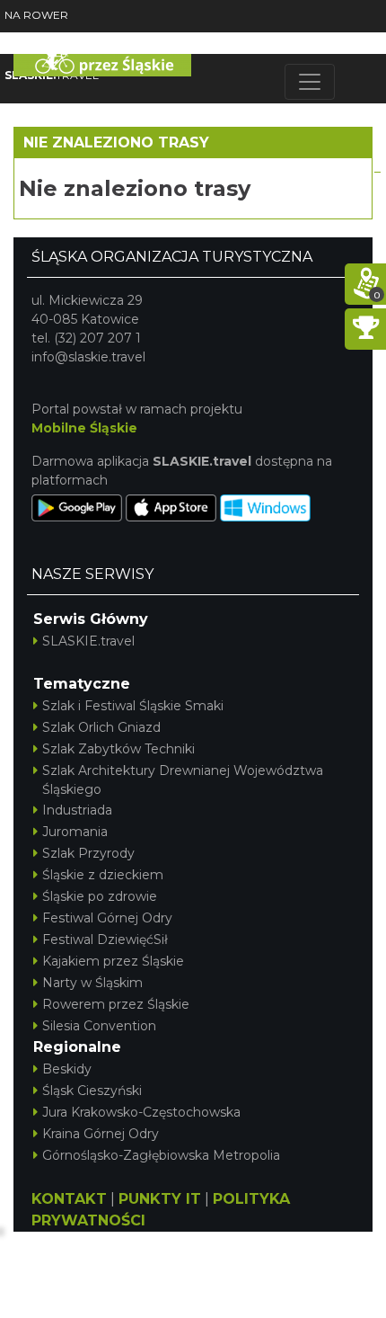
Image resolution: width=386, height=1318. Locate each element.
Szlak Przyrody (88, 853)
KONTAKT (69, 1198)
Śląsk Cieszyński (92, 1090)
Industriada (77, 810)
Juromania (75, 832)
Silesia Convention (99, 1026)
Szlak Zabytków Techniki (118, 749)
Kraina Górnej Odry (100, 1134)
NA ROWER (36, 15)
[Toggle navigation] (310, 82)
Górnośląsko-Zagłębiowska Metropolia (161, 1155)
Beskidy (67, 1069)
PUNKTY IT (159, 1198)
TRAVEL (51, 75)
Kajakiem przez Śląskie (113, 961)
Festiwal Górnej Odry (107, 918)
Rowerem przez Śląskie (115, 1004)
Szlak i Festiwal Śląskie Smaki (133, 706)
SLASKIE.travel (88, 641)
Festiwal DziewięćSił (105, 939)
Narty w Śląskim (92, 983)
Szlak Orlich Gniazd (101, 727)
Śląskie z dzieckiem (102, 875)
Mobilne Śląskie (84, 428)
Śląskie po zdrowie (99, 896)
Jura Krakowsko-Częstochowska (141, 1112)
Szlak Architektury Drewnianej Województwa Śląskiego (182, 779)
